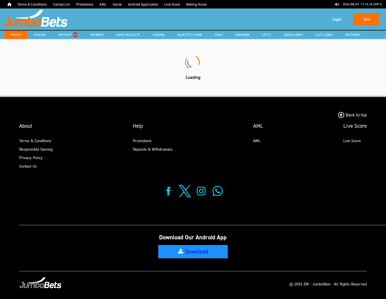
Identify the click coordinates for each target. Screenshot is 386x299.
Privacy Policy (31, 157)
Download (195, 251)
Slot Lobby (324, 35)
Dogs (218, 35)
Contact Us (28, 166)
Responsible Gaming (36, 149)
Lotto (266, 35)
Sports (15, 35)
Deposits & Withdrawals (153, 149)
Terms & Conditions (35, 140)
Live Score (352, 140)
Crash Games (293, 35)
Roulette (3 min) (189, 35)
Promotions (142, 140)
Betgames (353, 35)
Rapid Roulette (128, 35)
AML (257, 140)
